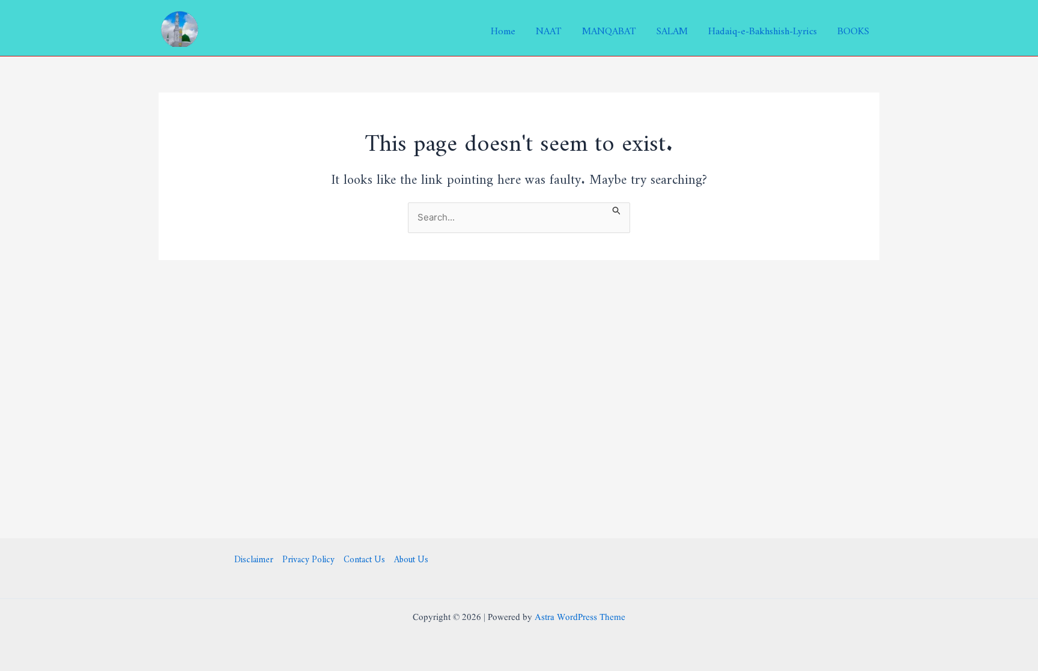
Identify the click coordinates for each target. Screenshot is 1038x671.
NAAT (549, 28)
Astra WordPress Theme (580, 618)
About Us (411, 557)
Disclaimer (253, 557)
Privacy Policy (308, 557)
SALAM (672, 28)
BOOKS (853, 28)
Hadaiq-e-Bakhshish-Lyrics (762, 28)
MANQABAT (609, 28)
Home (503, 28)
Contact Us (364, 557)
